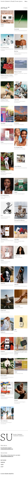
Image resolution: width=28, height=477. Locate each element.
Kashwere (3, 332)
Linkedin (3, 462)
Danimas (3, 351)
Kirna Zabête (4, 375)
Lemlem (3, 395)
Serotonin (16, 29)
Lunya (2, 260)
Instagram (3, 460)
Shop (2, 466)
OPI (15, 329)
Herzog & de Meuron (19, 220)
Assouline (3, 123)
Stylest (16, 400)
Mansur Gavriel (18, 71)
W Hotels (16, 123)
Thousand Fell (4, 239)
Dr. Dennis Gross (5, 47)
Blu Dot (16, 51)
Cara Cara (16, 99)
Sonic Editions (17, 166)
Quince (2, 24)
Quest (15, 192)
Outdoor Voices (4, 100)
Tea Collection (4, 421)
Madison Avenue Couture (7, 75)
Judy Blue (3, 171)
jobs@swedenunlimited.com (7, 456)
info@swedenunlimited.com (7, 449)
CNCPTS (3, 283)
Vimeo (2, 464)
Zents (2, 142)
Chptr (15, 372)
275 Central (17, 306)
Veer (2, 215)
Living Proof (17, 255)
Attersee (16, 284)
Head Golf (3, 310)
